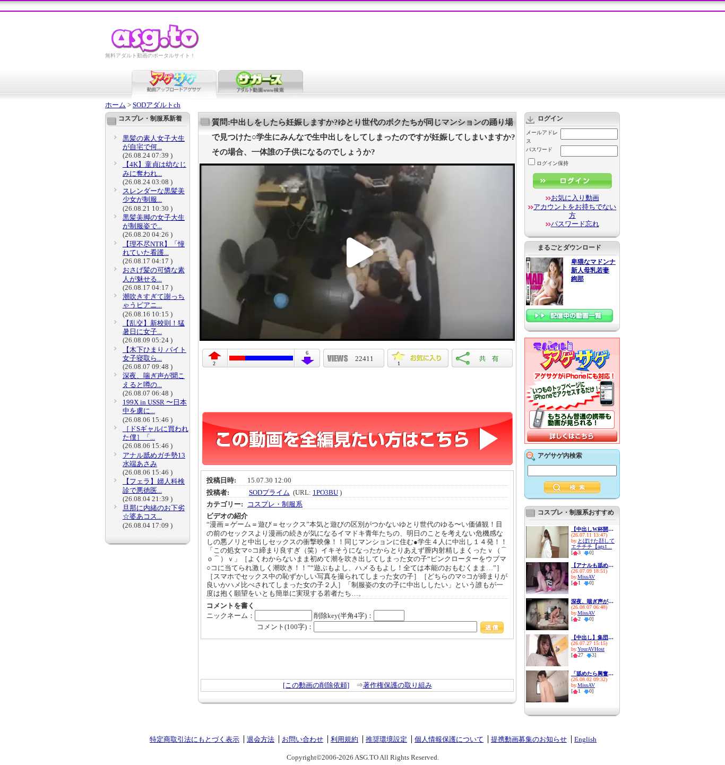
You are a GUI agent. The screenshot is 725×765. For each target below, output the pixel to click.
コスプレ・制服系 (275, 504)
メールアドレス (542, 137)
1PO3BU (325, 492)
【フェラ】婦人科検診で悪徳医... (154, 485)
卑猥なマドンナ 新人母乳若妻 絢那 (593, 270)
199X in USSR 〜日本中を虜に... (155, 406)
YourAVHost (591, 649)
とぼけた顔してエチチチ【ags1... (593, 543)
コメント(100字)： (285, 627)
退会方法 (260, 739)
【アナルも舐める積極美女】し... (592, 565)
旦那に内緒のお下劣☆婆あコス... (154, 512)
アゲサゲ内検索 (560, 455)
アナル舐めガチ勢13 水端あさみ (154, 459)
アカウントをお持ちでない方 (574, 211)
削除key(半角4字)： (344, 616)
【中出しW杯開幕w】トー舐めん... (592, 529)
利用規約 (344, 739)
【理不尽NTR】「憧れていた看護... (154, 248)
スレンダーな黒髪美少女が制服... (154, 195)
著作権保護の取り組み (397, 685)
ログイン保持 (552, 163)
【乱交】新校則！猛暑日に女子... (154, 327)
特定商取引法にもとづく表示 (194, 739)
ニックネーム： (230, 616)
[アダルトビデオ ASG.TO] (155, 51)
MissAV (586, 577)
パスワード (539, 149)
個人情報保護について (449, 739)
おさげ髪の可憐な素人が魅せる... (154, 274)
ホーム (115, 105)
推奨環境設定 (386, 739)
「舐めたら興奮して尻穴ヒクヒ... (592, 673)
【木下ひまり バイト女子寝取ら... (154, 354)
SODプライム (269, 492)
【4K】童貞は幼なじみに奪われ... (154, 168)
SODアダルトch (156, 105)
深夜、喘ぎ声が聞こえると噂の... (154, 380)
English (585, 739)
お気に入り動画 (575, 198)
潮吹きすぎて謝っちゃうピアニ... (154, 301)
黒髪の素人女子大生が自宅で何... (154, 142)
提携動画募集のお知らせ (529, 739)
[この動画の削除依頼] (316, 685)
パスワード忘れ (575, 224)
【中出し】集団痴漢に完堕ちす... (592, 637)
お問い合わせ (302, 739)
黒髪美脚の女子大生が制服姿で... (154, 221)
